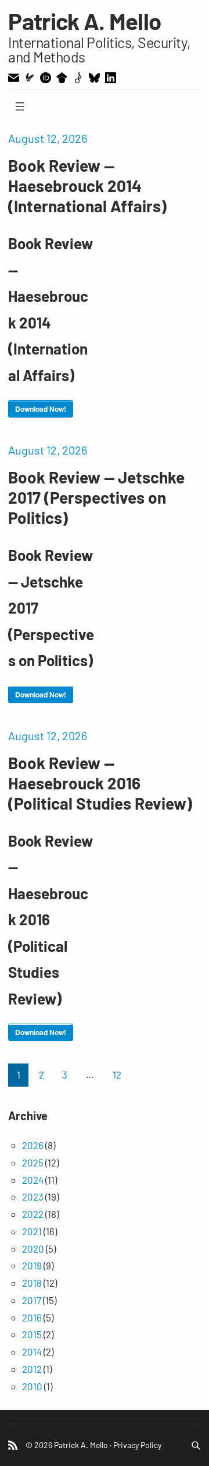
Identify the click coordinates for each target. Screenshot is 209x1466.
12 (117, 1074)
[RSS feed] (12, 1445)
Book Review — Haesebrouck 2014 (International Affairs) (87, 186)
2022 (33, 1214)
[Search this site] (195, 1445)
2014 (32, 1351)
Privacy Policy (137, 1445)
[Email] (13, 77)
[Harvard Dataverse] (78, 77)
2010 (32, 1386)
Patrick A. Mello (84, 21)
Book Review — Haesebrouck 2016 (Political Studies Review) (100, 783)
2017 (31, 1300)
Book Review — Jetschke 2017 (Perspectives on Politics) (96, 497)
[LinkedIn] (110, 77)
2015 (32, 1334)
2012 (32, 1369)
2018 (32, 1282)
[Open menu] (19, 106)
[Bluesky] (94, 77)
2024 (33, 1180)
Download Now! (40, 409)
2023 (33, 1196)
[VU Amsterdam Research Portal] (29, 77)
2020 (33, 1248)
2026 (33, 1145)
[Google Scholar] (61, 77)
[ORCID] (45, 77)
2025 (33, 1162)
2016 (32, 1317)
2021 (32, 1231)
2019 (32, 1265)
